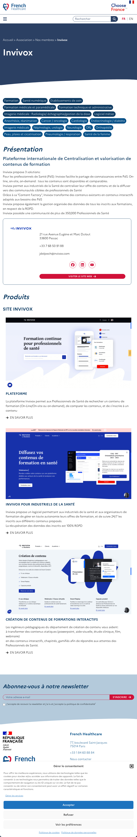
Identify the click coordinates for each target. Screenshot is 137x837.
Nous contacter (80, 759)
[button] (131, 766)
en (131, 19)
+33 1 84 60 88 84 (82, 752)
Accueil (8, 40)
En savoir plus (21, 417)
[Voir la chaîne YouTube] (92, 264)
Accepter (69, 805)
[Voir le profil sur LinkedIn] (82, 264)
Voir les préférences (68, 824)
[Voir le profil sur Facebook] (72, 264)
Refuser (68, 814)
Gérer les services (14, 795)
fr (123, 19)
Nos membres (44, 40)
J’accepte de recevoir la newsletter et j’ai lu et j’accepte (51, 704)
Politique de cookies (49, 832)
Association (24, 40)
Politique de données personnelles (78, 832)
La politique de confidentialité (80, 704)
